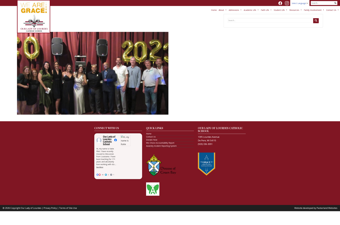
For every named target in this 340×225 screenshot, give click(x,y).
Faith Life (265, 10)
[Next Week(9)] (92, 73)
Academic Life (250, 10)
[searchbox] (324, 3)
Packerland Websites (327, 208)
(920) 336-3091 (205, 144)
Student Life (279, 10)
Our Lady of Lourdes (31, 208)
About (221, 10)
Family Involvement (313, 10)
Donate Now (151, 140)
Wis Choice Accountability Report (160, 143)
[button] (335, 3)
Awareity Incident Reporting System (161, 146)
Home (214, 10)
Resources (294, 10)
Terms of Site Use (68, 208)
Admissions (234, 10)
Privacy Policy (50, 208)
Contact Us (331, 10)
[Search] (316, 20)
